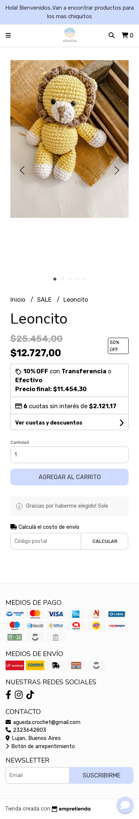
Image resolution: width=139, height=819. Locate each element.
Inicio (18, 299)
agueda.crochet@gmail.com (45, 722)
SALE (45, 299)
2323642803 (28, 730)
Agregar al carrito (70, 477)
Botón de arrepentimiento (42, 746)
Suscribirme (101, 775)
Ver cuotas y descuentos (48, 423)
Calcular (105, 541)
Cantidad (19, 442)
